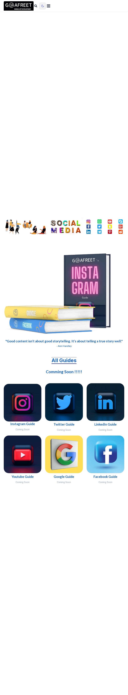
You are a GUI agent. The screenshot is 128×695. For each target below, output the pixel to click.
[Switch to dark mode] (42, 5)
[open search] (36, 6)
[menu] (48, 6)
